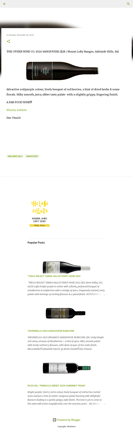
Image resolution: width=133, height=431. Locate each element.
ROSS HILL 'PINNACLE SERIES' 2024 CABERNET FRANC (56, 385)
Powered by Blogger (68, 419)
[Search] (14, 4)
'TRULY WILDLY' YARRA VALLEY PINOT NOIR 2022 (54, 276)
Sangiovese (32, 156)
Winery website (16, 110)
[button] (8, 41)
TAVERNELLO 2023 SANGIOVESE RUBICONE (51, 331)
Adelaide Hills (15, 156)
